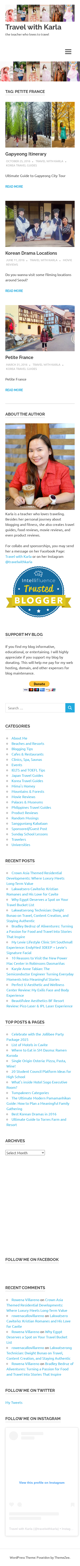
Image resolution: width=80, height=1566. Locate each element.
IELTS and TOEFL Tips (28, 770)
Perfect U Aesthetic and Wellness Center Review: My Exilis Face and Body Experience (37, 989)
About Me (19, 738)
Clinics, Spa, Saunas (27, 759)
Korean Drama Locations (31, 253)
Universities (21, 844)
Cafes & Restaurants (28, 754)
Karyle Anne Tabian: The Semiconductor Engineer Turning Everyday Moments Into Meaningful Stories (40, 973)
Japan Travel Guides (27, 775)
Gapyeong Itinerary (25, 154)
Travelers (19, 839)
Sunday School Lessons (30, 834)
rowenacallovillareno (28, 1315)
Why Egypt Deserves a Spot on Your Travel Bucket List (36, 1336)
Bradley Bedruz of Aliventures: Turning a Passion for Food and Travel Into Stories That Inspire (39, 931)
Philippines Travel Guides (31, 807)
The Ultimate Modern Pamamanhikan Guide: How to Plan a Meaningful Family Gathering (38, 1103)
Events (17, 764)
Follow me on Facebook (32, 1259)
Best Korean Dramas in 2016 (34, 1114)
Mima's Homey (23, 786)
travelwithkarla (48, 1528)
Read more (14, 186)
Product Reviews (25, 812)
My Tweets (13, 1402)
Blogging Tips (22, 748)
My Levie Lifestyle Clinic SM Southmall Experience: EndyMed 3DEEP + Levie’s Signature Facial (39, 947)
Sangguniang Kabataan (30, 823)
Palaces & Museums (27, 802)
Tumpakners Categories (30, 1092)
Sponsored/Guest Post (29, 828)
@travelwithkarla (18, 561)
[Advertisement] (40, 1206)
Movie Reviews (23, 796)
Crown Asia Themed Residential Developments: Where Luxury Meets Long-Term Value (35, 878)
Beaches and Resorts (28, 743)
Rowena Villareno (25, 1299)
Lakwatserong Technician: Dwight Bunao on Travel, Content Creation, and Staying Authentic (37, 915)
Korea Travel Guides (21, 165)
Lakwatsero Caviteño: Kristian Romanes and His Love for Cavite (38, 1320)
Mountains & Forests (28, 791)
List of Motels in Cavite (30, 1044)
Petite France (19, 357)
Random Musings (25, 818)
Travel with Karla (33, 27)
